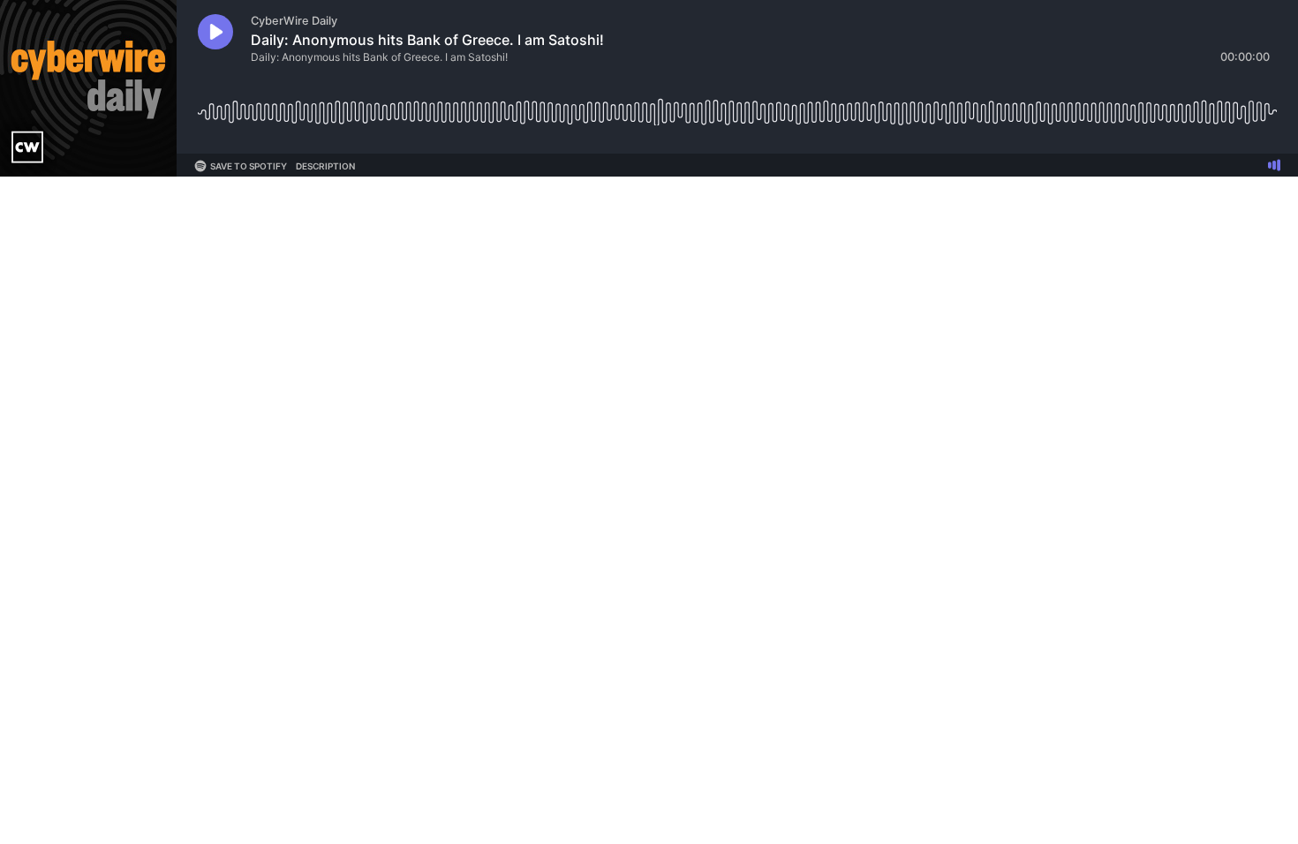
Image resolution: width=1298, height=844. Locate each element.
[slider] (737, 105)
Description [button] (325, 166)
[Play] (215, 31)
